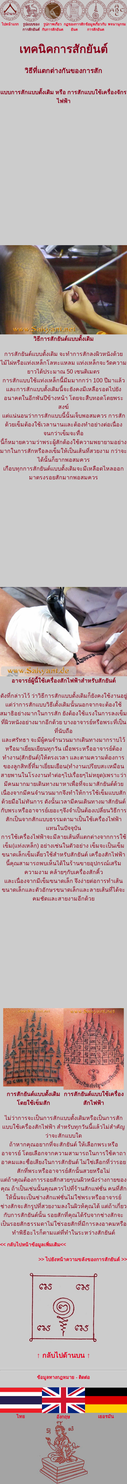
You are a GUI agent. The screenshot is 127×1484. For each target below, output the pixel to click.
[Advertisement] (63, 175)
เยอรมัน (106, 1416)
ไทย (21, 1416)
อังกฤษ (63, 1416)
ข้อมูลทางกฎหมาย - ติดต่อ (63, 1377)
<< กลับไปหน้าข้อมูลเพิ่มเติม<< (33, 1244)
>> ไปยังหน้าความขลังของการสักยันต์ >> (82, 1259)
